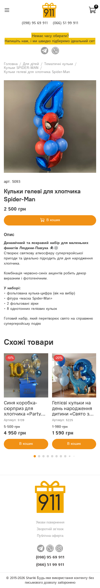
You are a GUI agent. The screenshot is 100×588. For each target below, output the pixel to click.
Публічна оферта (50, 535)
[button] (35, 456)
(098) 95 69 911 (35, 23)
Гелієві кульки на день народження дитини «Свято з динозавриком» (72, 411)
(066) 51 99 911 (65, 23)
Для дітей (31, 64)
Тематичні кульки (58, 64)
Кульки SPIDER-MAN (21, 68)
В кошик (26, 443)
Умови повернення (50, 522)
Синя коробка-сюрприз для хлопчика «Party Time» (22, 411)
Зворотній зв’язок (50, 529)
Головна (11, 64)
